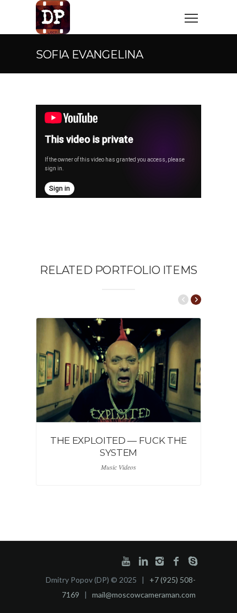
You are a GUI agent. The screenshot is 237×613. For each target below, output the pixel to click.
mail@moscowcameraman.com (144, 594)
